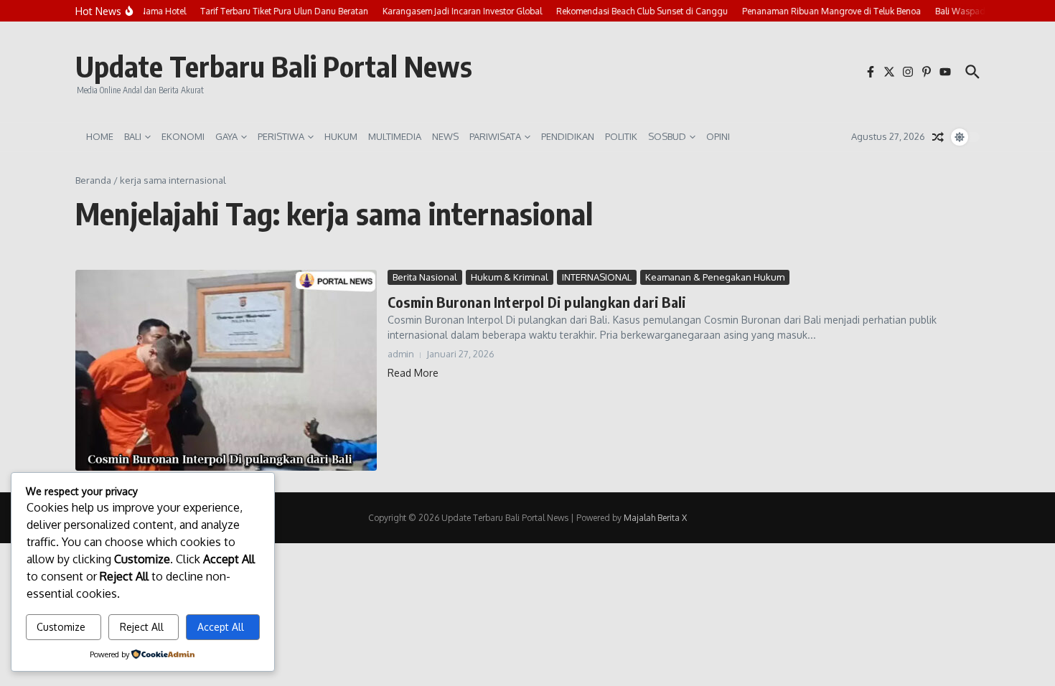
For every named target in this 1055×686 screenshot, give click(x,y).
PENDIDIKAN (567, 136)
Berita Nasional (425, 277)
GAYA (226, 136)
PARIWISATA (495, 136)
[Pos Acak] (938, 137)
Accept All (220, 627)
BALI (132, 136)
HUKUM (340, 136)
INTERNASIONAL (597, 277)
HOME (99, 136)
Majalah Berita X (655, 517)
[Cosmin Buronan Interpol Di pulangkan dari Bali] (226, 370)
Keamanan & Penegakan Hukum (714, 277)
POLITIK (621, 136)
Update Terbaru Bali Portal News (273, 66)
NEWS (445, 136)
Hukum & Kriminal (509, 277)
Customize (61, 627)
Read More (413, 373)
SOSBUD (667, 136)
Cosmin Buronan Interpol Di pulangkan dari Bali (537, 302)
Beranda (93, 180)
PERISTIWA (281, 136)
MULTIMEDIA (394, 136)
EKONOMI (183, 136)
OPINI (718, 136)
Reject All (142, 627)
